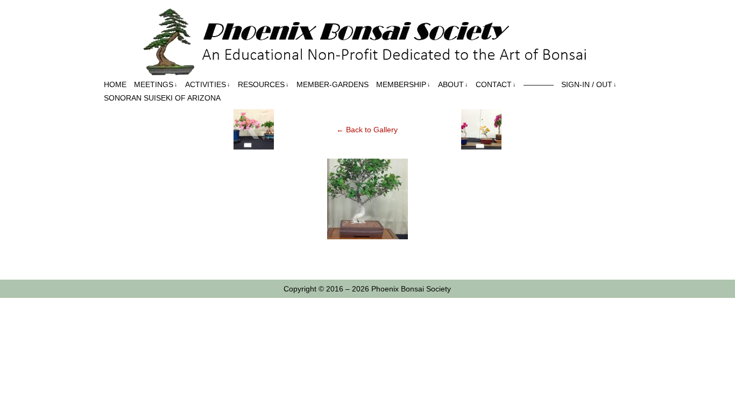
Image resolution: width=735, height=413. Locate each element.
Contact (496, 84)
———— (539, 84)
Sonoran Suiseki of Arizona (162, 98)
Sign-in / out (589, 84)
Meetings (156, 84)
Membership (403, 84)
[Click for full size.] (367, 236)
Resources (263, 84)
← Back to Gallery (367, 129)
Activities (207, 84)
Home (115, 84)
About (453, 84)
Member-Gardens (332, 84)
